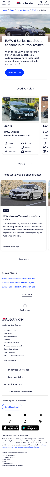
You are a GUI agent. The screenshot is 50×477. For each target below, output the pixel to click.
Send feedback (12, 407)
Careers (7, 340)
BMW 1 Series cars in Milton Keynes (18, 283)
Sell (9, 5)
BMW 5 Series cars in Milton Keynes (18, 287)
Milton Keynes (23, 10)
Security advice (10, 330)
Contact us (8, 333)
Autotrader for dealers (20, 392)
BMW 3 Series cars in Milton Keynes (18, 279)
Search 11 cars (14, 72)
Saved (40, 5)
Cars (12, 10)
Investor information (11, 343)
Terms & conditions (11, 349)
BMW (34, 10)
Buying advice (15, 377)
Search (46, 5)
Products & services (18, 370)
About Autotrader (10, 336)
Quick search (15, 384)
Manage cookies (10, 360)
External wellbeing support (14, 355)
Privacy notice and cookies (14, 346)
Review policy (9, 352)
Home (4, 10)
